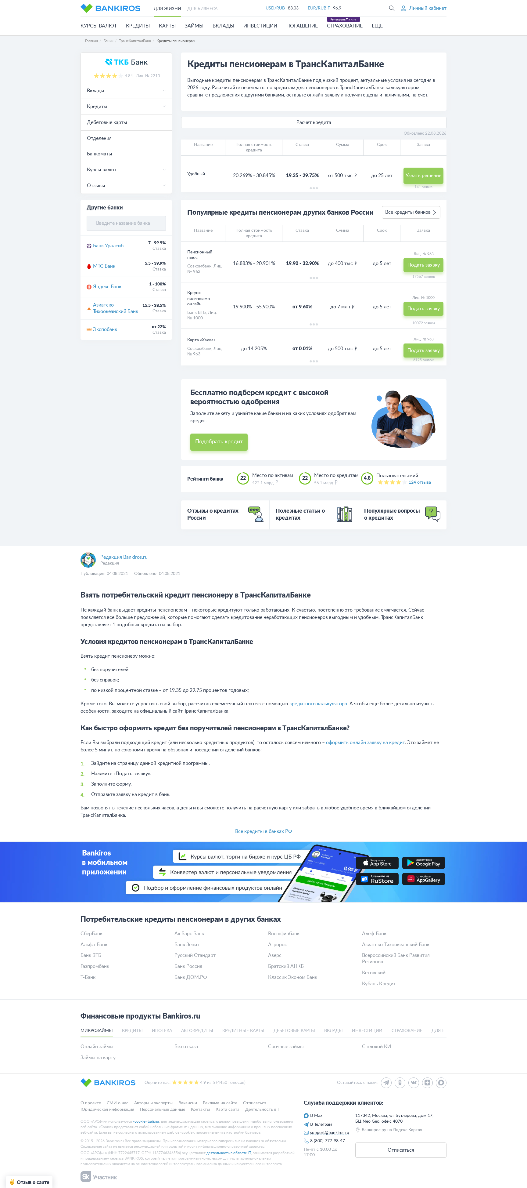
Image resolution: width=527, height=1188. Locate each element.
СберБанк (91, 933)
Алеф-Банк (374, 933)
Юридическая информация (107, 1109)
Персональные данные (162, 1109)
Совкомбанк (199, 266)
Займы (194, 26)
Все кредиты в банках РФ (263, 831)
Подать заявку (423, 265)
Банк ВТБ (196, 313)
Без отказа (186, 1046)
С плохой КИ (376, 1046)
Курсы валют (99, 26)
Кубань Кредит (379, 983)
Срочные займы (286, 1046)
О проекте (91, 1103)
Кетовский (373, 972)
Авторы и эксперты (153, 1103)
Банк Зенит (186, 944)
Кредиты (138, 26)
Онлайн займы (97, 1046)
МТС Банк (104, 266)
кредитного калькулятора (318, 703)
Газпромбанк (95, 966)
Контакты (200, 1109)
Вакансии (187, 1103)
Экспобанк (105, 329)
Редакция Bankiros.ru (124, 557)
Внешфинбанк (283, 933)
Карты (167, 26)
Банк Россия (188, 966)
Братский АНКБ (286, 966)
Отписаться (254, 1103)
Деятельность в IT (263, 1109)
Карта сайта (227, 1109)
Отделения (99, 138)
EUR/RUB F (319, 8)
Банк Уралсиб (108, 245)
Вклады (223, 26)
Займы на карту (98, 1057)
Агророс (277, 944)
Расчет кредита (313, 122)
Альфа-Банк (94, 944)
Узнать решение (423, 175)
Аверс (274, 955)
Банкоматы (99, 153)
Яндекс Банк (107, 286)
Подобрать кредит (219, 442)
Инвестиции (260, 26)
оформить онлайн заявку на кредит (365, 742)
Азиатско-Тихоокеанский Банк (115, 308)
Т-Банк (88, 977)
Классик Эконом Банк (292, 977)
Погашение (302, 26)
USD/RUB (275, 8)
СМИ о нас (117, 1103)
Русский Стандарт (195, 955)
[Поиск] (392, 8)
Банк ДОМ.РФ (190, 977)
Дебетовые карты (107, 122)
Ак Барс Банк (189, 933)
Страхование (345, 26)
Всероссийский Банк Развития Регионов (396, 958)
